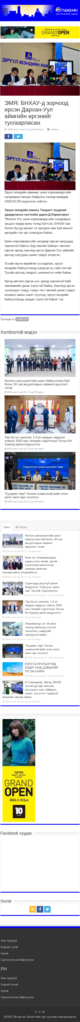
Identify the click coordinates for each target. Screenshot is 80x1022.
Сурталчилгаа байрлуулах (17, 959)
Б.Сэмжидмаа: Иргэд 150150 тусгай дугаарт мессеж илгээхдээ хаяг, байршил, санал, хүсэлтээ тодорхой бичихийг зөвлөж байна (31, 690)
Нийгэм (55, 129)
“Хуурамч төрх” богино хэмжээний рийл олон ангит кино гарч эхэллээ (36, 495)
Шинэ (7, 527)
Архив (4, 953)
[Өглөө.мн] (40, 10)
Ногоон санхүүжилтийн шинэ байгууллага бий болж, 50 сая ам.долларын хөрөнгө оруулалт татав (37, 384)
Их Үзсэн (21, 527)
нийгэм (22, 319)
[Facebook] (40, 909)
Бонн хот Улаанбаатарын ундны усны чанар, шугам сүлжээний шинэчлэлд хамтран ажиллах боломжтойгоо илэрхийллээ (29, 565)
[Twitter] (47, 909)
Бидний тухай (9, 947)
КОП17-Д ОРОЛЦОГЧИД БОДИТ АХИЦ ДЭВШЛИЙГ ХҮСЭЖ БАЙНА (41, 667)
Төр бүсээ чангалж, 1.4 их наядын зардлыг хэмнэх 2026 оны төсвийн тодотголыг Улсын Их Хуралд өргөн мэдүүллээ (38, 441)
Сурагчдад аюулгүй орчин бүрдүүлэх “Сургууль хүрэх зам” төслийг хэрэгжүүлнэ (42, 587)
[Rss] (32, 909)
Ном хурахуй (9, 940)
